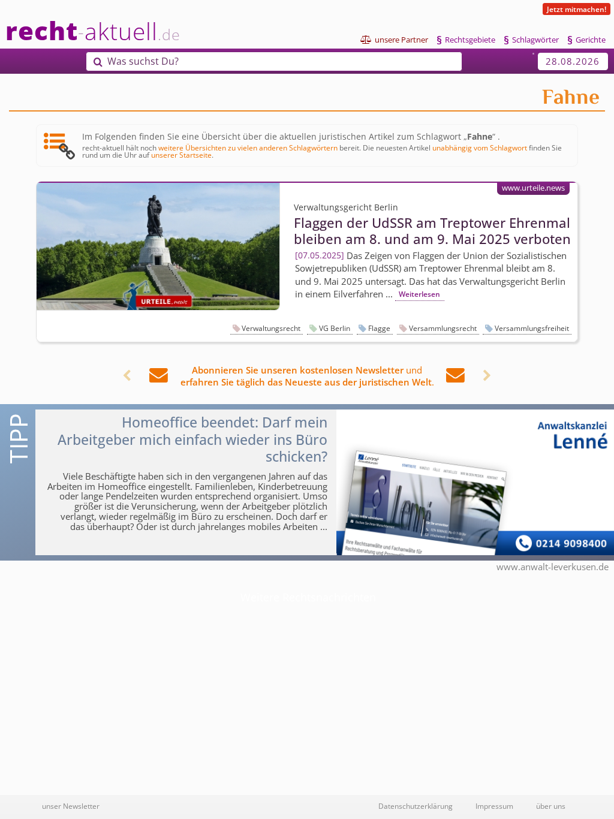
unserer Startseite (181, 154)
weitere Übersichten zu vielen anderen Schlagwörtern (248, 147)
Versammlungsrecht (443, 328)
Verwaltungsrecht (271, 328)
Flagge (379, 328)
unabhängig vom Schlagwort (479, 147)
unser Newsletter (71, 806)
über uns (550, 806)
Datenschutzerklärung (415, 806)
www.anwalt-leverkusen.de (552, 567)
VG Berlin (334, 328)
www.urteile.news (533, 187)
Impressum (494, 806)
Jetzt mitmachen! (576, 9)
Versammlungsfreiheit (532, 328)
